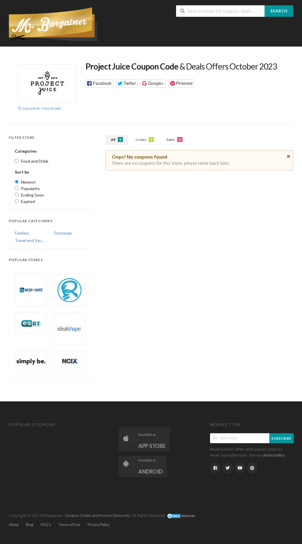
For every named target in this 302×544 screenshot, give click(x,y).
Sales (173, 139)
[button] (99, 84)
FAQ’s (46, 524)
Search (279, 11)
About (14, 524)
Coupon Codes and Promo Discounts (97, 515)
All (116, 139)
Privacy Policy (98, 524)
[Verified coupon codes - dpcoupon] (53, 23)
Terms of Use (69, 524)
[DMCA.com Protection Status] (181, 515)
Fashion (22, 232)
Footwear (63, 232)
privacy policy (273, 455)
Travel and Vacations (30, 240)
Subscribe (281, 438)
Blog (29, 524)
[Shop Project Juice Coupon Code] (47, 83)
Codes (143, 139)
